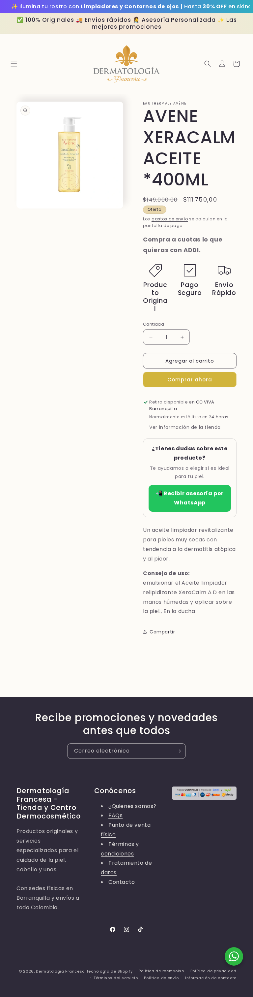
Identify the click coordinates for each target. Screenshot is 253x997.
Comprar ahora (189, 379)
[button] (14, 63)
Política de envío (161, 978)
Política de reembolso (161, 971)
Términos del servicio (116, 978)
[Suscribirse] (178, 751)
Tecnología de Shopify (109, 971)
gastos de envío (170, 219)
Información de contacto (211, 978)
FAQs (115, 815)
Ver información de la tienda (185, 427)
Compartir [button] (162, 631)
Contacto (121, 882)
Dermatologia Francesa (60, 971)
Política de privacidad (213, 971)
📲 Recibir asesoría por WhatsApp (190, 498)
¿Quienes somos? (132, 806)
